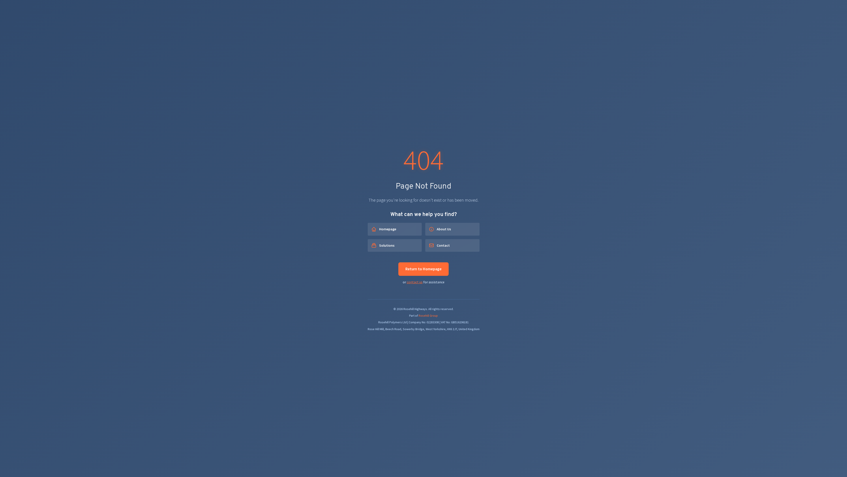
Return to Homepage (423, 268)
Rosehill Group (428, 316)
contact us (415, 282)
